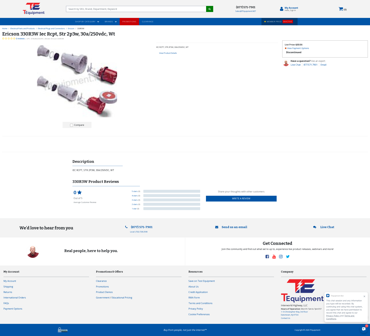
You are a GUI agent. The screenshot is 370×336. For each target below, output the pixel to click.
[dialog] (289, 9)
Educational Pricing (122, 297)
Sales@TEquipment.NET (245, 11)
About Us (193, 286)
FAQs (6, 303)
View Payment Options (298, 48)
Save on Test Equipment (201, 281)
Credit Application (198, 292)
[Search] (209, 9)
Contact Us (285, 318)
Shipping (8, 286)
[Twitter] (288, 256)
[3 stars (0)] (171, 199)
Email (323, 64)
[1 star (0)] (171, 208)
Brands (109, 21)
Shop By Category (85, 21)
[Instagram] (282, 256)
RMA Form (194, 297)
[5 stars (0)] (171, 191)
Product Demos (104, 292)
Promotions (129, 21)
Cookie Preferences (199, 314)
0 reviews (20, 38)
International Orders (14, 297)
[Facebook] (268, 256)
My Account (9, 281)
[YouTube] (275, 256)
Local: (138, 231)
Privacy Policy (195, 308)
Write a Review (241, 198)
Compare (79, 125)
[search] (136, 9)
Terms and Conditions (200, 303)
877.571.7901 (311, 64)
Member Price (279, 21)
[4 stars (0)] (171, 195)
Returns (7, 292)
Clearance (148, 21)
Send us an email (234, 227)
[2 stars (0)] (171, 204)
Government (103, 297)
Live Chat (296, 64)
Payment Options (12, 308)
